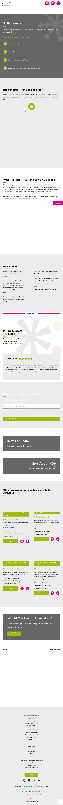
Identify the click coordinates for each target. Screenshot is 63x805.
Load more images (46, 326)
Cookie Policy (31, 765)
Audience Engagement (31, 723)
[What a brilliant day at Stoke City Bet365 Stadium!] (47, 660)
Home (3, 12)
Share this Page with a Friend (18, 60)
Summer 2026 (31, 739)
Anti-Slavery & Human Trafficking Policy (31, 760)
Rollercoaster (42, 12)
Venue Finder (31, 746)
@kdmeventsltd (55, 649)
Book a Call (58, 203)
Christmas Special (10, 519)
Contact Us (31, 774)
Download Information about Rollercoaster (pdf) (24, 68)
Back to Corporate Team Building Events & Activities (20, 37)
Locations (31, 749)
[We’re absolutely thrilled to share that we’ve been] (15, 660)
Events (9, 12)
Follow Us (6, 649)
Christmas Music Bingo (12, 569)
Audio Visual (31, 718)
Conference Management (31, 721)
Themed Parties (31, 737)
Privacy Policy (31, 763)
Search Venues (11, 418)
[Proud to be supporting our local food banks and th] (15, 697)
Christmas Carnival (41, 517)
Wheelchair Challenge (42, 569)
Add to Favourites (14, 44)
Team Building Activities (31, 732)
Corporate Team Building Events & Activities (25, 12)
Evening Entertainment (31, 735)
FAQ (31, 753)
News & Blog (31, 751)
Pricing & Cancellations (31, 767)
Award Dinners (31, 725)
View (10, 541)
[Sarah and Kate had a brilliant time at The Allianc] (47, 678)
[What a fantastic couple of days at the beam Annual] (47, 697)
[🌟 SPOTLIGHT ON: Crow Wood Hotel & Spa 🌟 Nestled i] (15, 678)
